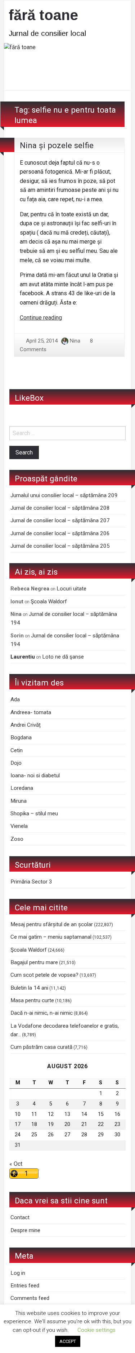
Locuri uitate (71, 588)
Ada (15, 699)
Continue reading (41, 317)
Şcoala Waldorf (49, 601)
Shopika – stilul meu (34, 813)
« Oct (15, 1163)
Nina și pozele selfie (57, 145)
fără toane (43, 15)
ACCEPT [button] (67, 1341)
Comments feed (29, 1298)
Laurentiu (22, 657)
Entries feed (24, 1285)
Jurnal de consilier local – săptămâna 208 (60, 508)
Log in (17, 1273)
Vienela (19, 826)
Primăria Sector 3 (31, 881)
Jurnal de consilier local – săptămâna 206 (60, 533)
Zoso (16, 839)
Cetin (16, 750)
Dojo (16, 763)
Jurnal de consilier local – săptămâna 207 (60, 520)
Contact (20, 1217)
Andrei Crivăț (25, 725)
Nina (75, 341)
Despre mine (25, 1230)
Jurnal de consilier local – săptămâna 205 (60, 546)
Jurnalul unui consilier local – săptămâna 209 (64, 495)
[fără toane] (67, 66)
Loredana (21, 788)
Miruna (18, 801)
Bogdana (21, 737)
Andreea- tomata (30, 712)
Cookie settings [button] (96, 1330)
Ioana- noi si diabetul (35, 775)
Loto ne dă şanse (63, 657)
